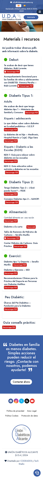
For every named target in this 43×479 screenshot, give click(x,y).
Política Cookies (11, 415)
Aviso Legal (31, 411)
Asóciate (31, 17)
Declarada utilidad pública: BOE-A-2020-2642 (21, 10)
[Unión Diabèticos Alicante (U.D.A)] (11, 17)
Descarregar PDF (12, 71)
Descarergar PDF (12, 238)
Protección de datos (29, 415)
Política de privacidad (15, 411)
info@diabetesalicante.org (22, 2)
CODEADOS (26, 460)
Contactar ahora (21, 382)
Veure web (31, 227)
